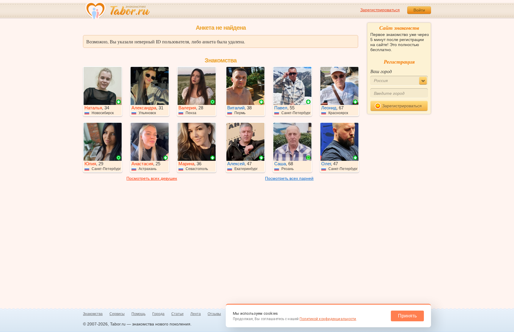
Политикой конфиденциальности (328, 319)
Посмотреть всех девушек (151, 178)
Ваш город (381, 71)
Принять (407, 315)
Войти (419, 10)
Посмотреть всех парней (289, 178)
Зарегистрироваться (380, 9)
